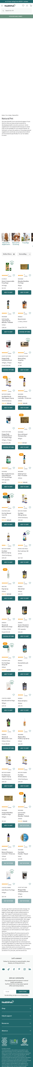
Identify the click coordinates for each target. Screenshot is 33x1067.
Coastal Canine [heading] (6, 698)
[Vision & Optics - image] (24, 686)
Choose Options (24, 332)
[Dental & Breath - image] (24, 648)
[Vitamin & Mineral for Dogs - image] (8, 610)
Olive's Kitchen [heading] (6, 356)
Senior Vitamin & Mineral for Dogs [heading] (23, 625)
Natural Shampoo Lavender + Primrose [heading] (8, 853)
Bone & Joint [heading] (22, 319)
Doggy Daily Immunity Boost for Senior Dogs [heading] (7, 435)
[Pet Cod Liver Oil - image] (24, 536)
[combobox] (16, 10)
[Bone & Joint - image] (24, 304)
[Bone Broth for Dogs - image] (8, 686)
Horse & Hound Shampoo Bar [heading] (22, 435)
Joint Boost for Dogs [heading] (8, 890)
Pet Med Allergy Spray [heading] (22, 514)
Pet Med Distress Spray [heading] (6, 552)
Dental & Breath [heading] (23, 663)
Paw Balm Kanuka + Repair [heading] (23, 853)
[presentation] (8, 283)
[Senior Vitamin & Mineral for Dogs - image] (24, 610)
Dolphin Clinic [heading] (6, 511)
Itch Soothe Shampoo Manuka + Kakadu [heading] (23, 814)
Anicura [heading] (4, 586)
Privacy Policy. (24, 995)
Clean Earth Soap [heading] (23, 356)
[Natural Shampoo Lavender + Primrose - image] (8, 837)
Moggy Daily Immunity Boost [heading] (23, 890)
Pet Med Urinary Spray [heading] (22, 775)
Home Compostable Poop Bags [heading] (8, 282)
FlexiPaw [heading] (4, 471)
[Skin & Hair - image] (24, 574)
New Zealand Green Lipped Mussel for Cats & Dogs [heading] (8, 475)
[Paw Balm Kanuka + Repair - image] (24, 837)
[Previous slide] (2, 16)
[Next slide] (31, 16)
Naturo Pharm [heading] (6, 394)
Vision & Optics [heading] (22, 701)
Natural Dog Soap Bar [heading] (22, 359)
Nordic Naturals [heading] (23, 548)
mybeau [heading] (20, 316)
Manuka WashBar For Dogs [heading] (23, 282)
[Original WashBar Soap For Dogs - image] (8, 798)
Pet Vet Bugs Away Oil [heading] (6, 664)
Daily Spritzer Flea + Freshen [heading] (22, 474)
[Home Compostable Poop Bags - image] (8, 267)
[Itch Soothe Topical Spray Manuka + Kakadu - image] (8, 304)
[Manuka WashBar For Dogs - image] (24, 267)
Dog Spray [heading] (5, 589)
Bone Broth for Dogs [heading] (8, 700)
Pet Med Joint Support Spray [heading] (6, 775)
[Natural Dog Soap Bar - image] (24, 344)
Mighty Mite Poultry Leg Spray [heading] (23, 737)
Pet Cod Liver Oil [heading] (23, 551)
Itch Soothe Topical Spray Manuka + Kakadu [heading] (7, 320)
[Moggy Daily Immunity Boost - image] (24, 875)
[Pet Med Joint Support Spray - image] (8, 760)
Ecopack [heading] (4, 279)
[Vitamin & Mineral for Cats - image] (8, 722)
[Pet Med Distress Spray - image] (8, 536)
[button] (23, 6)
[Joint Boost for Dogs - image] (8, 875)
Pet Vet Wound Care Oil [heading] (6, 514)
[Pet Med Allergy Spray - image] (24, 499)
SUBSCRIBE (23, 991)
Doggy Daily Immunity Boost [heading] (7, 359)
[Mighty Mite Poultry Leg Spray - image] (24, 722)
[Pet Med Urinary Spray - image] (24, 760)
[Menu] (2, 5)
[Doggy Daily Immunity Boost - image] (8, 344)
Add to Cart (8, 292)
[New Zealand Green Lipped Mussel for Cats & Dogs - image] (8, 459)
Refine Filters (7, 254)
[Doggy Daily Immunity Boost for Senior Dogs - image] (8, 420)
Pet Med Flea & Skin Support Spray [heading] (8, 397)
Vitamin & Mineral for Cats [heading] (7, 737)
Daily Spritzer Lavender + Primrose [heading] (24, 397)
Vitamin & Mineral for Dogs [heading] (7, 625)
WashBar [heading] (20, 279)
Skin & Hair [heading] (21, 589)
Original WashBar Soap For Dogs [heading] (7, 813)
